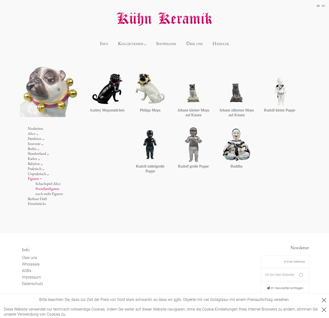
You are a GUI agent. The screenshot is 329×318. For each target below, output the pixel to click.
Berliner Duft (37, 198)
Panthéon (34, 138)
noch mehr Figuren (49, 193)
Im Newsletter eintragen (286, 288)
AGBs (26, 270)
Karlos (32, 158)
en (323, 5)
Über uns (194, 43)
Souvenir (34, 143)
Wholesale (30, 264)
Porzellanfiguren (47, 188)
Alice (31, 133)
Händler (220, 43)
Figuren (33, 178)
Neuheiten (35, 128)
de (318, 5)
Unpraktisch (37, 173)
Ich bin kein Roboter (279, 275)
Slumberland (37, 153)
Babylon (34, 163)
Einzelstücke (37, 203)
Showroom (166, 43)
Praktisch (34, 168)
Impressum (31, 277)
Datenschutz (32, 283)
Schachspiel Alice (48, 183)
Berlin (32, 148)
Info (104, 43)
